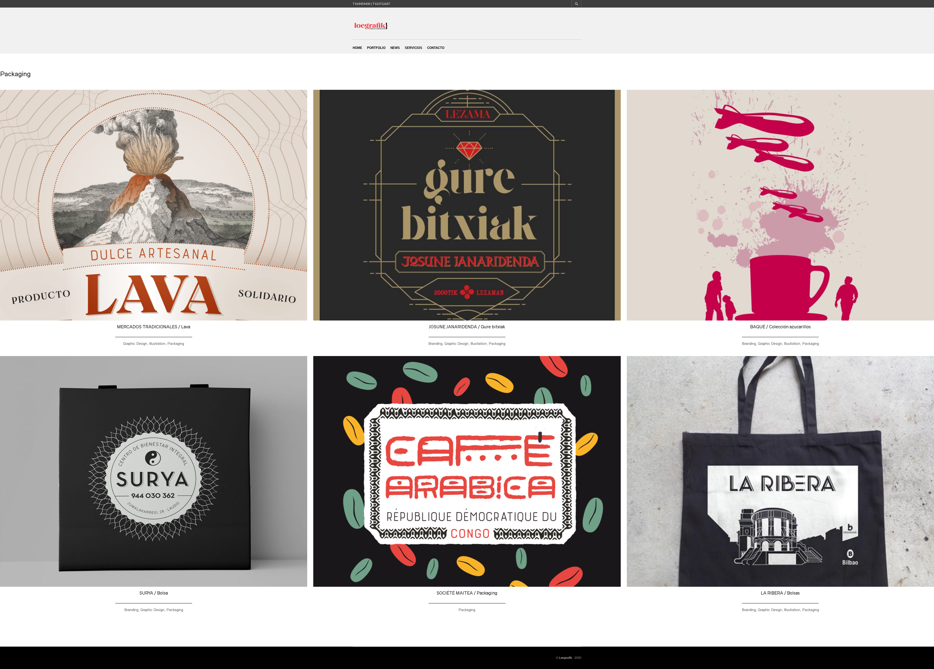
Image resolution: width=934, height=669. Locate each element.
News (395, 48)
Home (357, 48)
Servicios (413, 48)
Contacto (435, 48)
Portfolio (376, 48)
